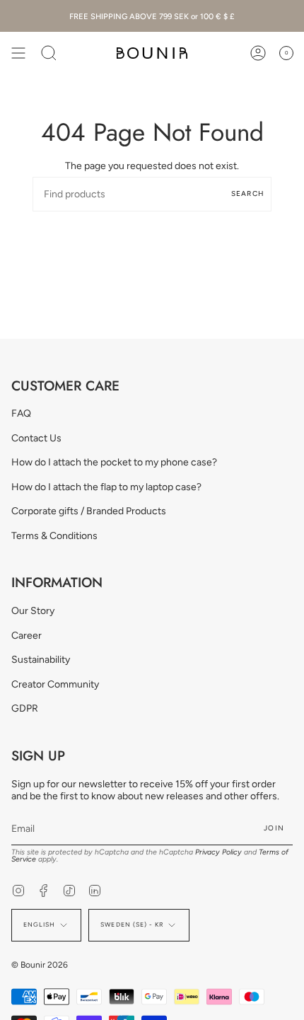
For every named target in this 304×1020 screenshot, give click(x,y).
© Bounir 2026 (39, 965)
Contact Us (36, 438)
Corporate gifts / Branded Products (88, 511)
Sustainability (40, 660)
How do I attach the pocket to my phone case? (114, 462)
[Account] (258, 53)
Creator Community (55, 684)
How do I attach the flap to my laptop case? (106, 487)
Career (26, 636)
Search (247, 193)
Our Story (32, 611)
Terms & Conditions (54, 536)
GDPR (24, 708)
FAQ (21, 413)
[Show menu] (18, 53)
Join (274, 828)
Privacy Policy (218, 852)
